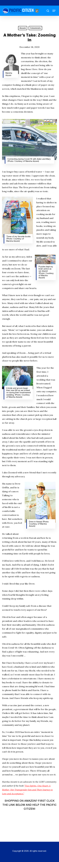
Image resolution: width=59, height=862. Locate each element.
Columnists (35, 28)
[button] (53, 10)
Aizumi (22, 28)
